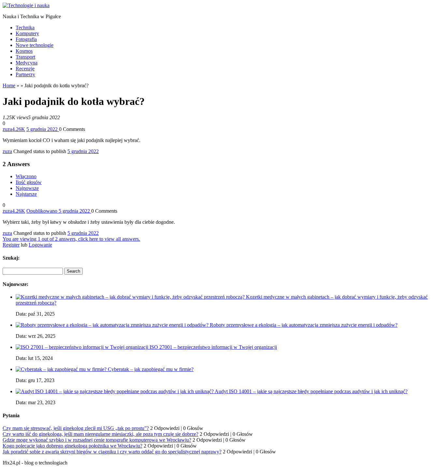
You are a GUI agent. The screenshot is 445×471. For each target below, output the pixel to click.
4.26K (18, 129)
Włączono (26, 176)
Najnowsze (27, 188)
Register (11, 245)
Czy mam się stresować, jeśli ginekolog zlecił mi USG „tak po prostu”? (76, 428)
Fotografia (26, 39)
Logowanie (40, 245)
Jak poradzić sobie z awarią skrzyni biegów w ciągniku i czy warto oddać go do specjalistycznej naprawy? (112, 451)
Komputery (27, 33)
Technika (25, 27)
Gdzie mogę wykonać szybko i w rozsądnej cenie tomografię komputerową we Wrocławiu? (97, 440)
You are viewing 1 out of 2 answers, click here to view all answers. (71, 239)
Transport (25, 57)
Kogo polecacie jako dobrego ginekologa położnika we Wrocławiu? (72, 446)
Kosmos (24, 51)
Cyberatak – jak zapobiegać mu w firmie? (151, 369)
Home (9, 85)
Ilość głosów (29, 182)
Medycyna (26, 62)
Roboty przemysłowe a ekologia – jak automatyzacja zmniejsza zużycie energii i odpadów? (303, 325)
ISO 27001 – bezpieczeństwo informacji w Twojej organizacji (213, 347)
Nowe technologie (34, 45)
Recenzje (25, 68)
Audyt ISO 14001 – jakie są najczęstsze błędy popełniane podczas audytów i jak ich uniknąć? (311, 391)
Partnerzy (25, 74)
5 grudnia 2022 (83, 151)
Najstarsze (26, 194)
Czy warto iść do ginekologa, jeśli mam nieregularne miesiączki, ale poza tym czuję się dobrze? (100, 434)
